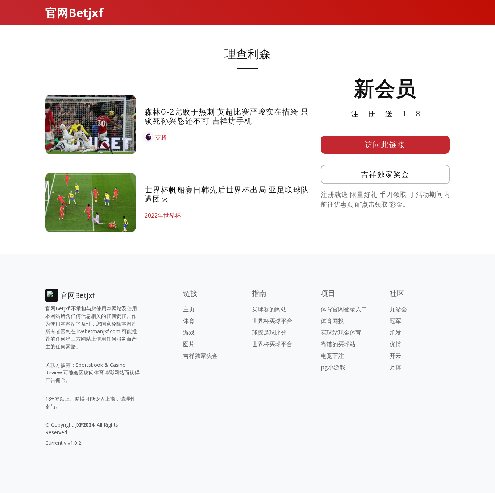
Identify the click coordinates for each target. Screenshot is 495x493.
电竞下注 (332, 356)
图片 (189, 344)
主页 (189, 309)
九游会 (398, 309)
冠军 (395, 321)
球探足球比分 (269, 332)
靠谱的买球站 (338, 344)
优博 (395, 344)
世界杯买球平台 (272, 321)
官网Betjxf (74, 12)
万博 (395, 367)
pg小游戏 (333, 367)
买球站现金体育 (341, 332)
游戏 (189, 332)
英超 (161, 137)
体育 (189, 321)
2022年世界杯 (163, 215)
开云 (395, 356)
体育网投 (332, 321)
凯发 (395, 332)
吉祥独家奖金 (385, 174)
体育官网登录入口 (344, 309)
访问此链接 (385, 144)
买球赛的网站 (269, 309)
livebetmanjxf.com (98, 331)
